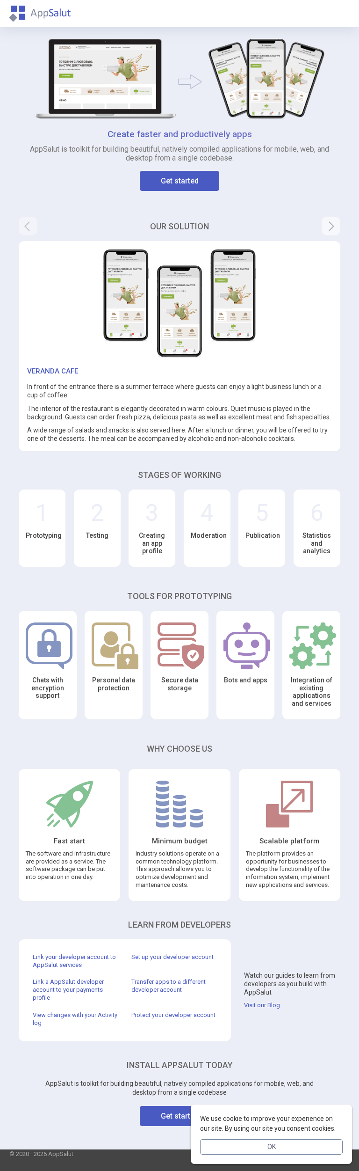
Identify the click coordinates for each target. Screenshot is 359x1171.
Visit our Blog (262, 1005)
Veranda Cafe (52, 371)
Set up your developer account (172, 956)
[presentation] (28, 226)
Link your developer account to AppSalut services (74, 960)
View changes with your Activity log (75, 1018)
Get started (180, 180)
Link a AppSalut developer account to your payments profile (68, 989)
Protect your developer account (173, 1014)
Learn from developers (179, 924)
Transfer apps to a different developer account (168, 985)
